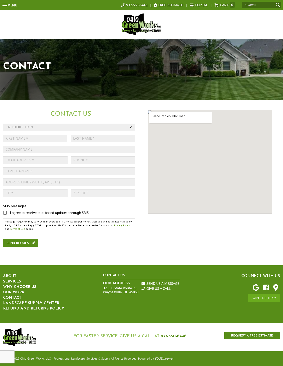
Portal (201, 5)
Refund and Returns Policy (33, 309)
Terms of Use (17, 228)
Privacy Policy (122, 225)
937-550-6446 (136, 5)
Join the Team (264, 298)
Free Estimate (170, 5)
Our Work (13, 292)
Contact (12, 298)
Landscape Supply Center (31, 303)
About (9, 276)
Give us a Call (158, 288)
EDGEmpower (164, 358)
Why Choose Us (19, 287)
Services (12, 282)
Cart (226, 5)
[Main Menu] (4, 5)
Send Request (19, 243)
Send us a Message (162, 283)
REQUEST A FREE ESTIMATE (252, 335)
